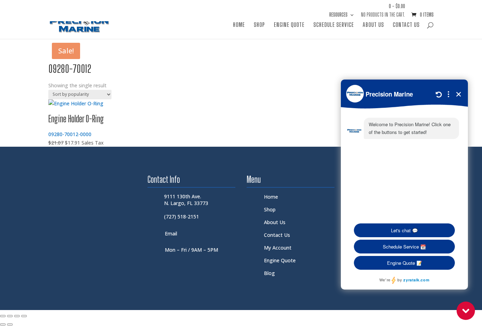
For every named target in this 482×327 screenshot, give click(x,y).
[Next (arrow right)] (10, 324)
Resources (338, 15)
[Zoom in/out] (3, 316)
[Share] (17, 316)
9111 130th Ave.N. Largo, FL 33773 (186, 199)
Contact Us (406, 25)
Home (239, 25)
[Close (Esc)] (24, 316)
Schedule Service (333, 25)
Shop (259, 25)
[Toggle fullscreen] (10, 316)
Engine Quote (289, 25)
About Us (373, 25)
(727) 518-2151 (181, 216)
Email (171, 233)
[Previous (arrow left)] (3, 324)
